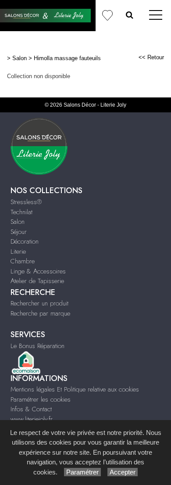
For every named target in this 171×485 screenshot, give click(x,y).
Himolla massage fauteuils (67, 58)
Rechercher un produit (39, 303)
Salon (19, 58)
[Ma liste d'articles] (107, 15)
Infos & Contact (31, 409)
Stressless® (26, 202)
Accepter (122, 472)
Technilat (21, 212)
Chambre (23, 261)
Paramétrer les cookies (41, 399)
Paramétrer (82, 472)
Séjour (19, 232)
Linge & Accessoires (38, 271)
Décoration (25, 241)
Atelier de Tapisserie (37, 281)
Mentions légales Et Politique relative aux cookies (75, 389)
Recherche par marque (40, 313)
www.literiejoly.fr (32, 419)
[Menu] (155, 15)
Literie (18, 251)
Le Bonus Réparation (37, 346)
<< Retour (151, 57)
